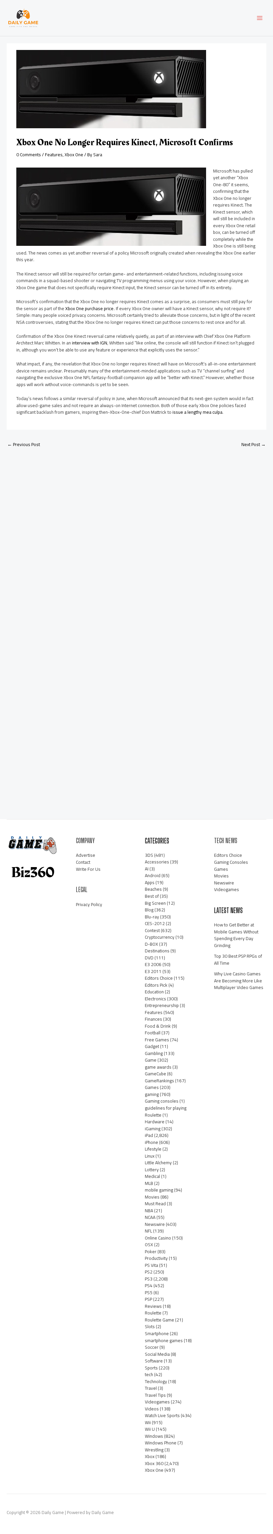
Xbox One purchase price (89, 308)
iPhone (151, 1142)
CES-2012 (155, 923)
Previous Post (23, 444)
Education (154, 991)
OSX (149, 1244)
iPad (149, 1135)
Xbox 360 (154, 1463)
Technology (156, 1381)
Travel (151, 1388)
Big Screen (155, 903)
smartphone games (164, 1340)
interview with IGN (89, 342)
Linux (149, 1156)
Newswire (155, 1224)
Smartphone (157, 1333)
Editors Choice (159, 978)
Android (152, 875)
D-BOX (151, 944)
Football (152, 1032)
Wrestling (154, 1449)
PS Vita (151, 1265)
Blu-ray (152, 916)
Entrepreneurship (162, 1005)
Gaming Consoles (231, 862)
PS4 (148, 1285)
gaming (152, 1094)
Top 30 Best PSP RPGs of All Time (238, 959)
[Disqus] (136, 541)
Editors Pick (156, 985)
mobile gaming (159, 1190)
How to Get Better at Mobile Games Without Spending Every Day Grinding (236, 935)
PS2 (148, 1272)
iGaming (152, 1128)
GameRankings (159, 1080)
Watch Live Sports (162, 1415)
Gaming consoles (161, 1101)
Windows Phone (160, 1442)
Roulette (153, 1312)
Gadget (152, 1046)
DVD (149, 957)
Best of (152, 896)
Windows (154, 1436)
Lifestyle (153, 1149)
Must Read (155, 1203)
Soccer (151, 1347)
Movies (152, 1197)
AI (146, 868)
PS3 (148, 1279)
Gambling (154, 1053)
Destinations (157, 950)
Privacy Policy (89, 904)
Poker (150, 1251)
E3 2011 (153, 971)
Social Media (157, 1354)
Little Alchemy (158, 1162)
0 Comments (28, 154)
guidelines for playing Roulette (165, 1111)
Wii (148, 1422)
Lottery (152, 1169)
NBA (149, 1210)
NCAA (150, 1217)
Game (150, 1060)
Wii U (150, 1429)
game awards (158, 1067)
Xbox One (74, 154)
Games (152, 1087)
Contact (83, 862)
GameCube (155, 1073)
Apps (149, 882)
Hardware (154, 1121)
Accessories (157, 861)
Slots (150, 1326)
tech (149, 1374)
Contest (152, 930)
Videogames (157, 1401)
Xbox (149, 1456)
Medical (152, 1176)
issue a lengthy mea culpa (197, 412)
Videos (152, 1408)
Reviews (153, 1306)
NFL (148, 1231)
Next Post (253, 444)
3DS (149, 855)
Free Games (157, 1039)
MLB (149, 1183)
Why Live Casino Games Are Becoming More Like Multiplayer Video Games (238, 980)
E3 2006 (153, 964)
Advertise (85, 855)
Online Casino (158, 1238)
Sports (151, 1367)
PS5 (148, 1292)
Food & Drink (158, 1026)
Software (154, 1360)
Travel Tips (155, 1395)
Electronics (155, 998)
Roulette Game (159, 1319)
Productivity (156, 1258)
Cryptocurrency (159, 937)
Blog (149, 909)
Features (54, 154)
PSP (148, 1299)
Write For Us (88, 869)
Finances (153, 1019)
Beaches (153, 889)
